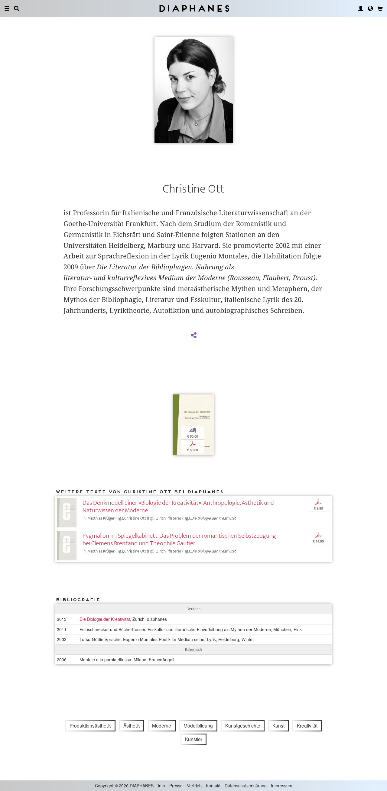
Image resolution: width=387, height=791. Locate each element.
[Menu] (7, 8)
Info (161, 786)
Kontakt (213, 786)
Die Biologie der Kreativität (105, 619)
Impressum (281, 786)
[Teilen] (193, 335)
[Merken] (178, 400)
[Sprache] (370, 8)
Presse (176, 786)
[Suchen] (16, 8)
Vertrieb (194, 786)
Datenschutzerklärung (246, 786)
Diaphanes (193, 8)
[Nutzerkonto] (360, 8)
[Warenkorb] (380, 8)
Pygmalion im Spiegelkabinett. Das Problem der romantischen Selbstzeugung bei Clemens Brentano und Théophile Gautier (179, 539)
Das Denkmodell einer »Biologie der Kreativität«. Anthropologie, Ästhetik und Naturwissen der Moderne (178, 507)
